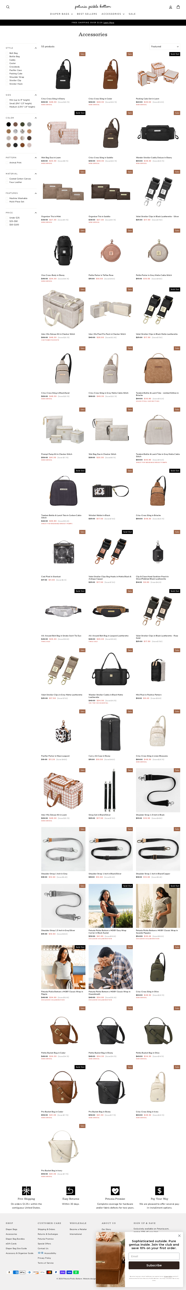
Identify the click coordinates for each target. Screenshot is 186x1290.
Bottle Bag (14, 56)
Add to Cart (63, 87)
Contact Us (43, 1248)
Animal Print (15, 162)
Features (12, 193)
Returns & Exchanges (48, 1234)
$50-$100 (14, 224)
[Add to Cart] (81, 91)
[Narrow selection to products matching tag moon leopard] (22, 131)
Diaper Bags (60, 13)
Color (10, 118)
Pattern (11, 157)
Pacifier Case (15, 70)
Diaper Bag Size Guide (16, 1248)
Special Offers (44, 1243)
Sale (132, 13)
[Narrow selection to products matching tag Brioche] (29, 131)
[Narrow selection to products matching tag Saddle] (29, 138)
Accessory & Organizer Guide (19, 1253)
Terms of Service (45, 1263)
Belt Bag (13, 53)
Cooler (12, 63)
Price (9, 212)
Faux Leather (15, 182)
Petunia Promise (45, 1239)
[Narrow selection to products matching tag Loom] (29, 145)
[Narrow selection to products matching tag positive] (9, 138)
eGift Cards (11, 1243)
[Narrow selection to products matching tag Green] (22, 124)
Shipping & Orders (46, 1229)
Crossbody (14, 66)
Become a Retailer (78, 1229)
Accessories (112, 13)
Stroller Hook (16, 84)
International (76, 1234)
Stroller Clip (15, 80)
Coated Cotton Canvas (20, 178)
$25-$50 (13, 221)
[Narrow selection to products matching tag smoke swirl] (15, 131)
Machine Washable (18, 198)
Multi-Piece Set (16, 201)
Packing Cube (15, 73)
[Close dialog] (179, 1235)
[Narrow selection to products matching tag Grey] (29, 124)
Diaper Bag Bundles (15, 1239)
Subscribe (154, 1265)
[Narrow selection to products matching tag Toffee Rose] (15, 138)
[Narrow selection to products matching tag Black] (9, 124)
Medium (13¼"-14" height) (22, 106)
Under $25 (14, 217)
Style (9, 48)
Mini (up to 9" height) (19, 100)
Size (8, 95)
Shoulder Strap (16, 77)
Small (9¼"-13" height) (20, 103)
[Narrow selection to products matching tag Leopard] (9, 131)
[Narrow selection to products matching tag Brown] (15, 124)
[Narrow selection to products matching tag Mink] (9, 145)
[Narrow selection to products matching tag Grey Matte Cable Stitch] (22, 138)
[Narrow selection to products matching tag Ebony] (15, 145)
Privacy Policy (44, 1258)
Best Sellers (87, 13)
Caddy (12, 60)
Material (12, 173)
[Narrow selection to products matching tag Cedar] (22, 145)
